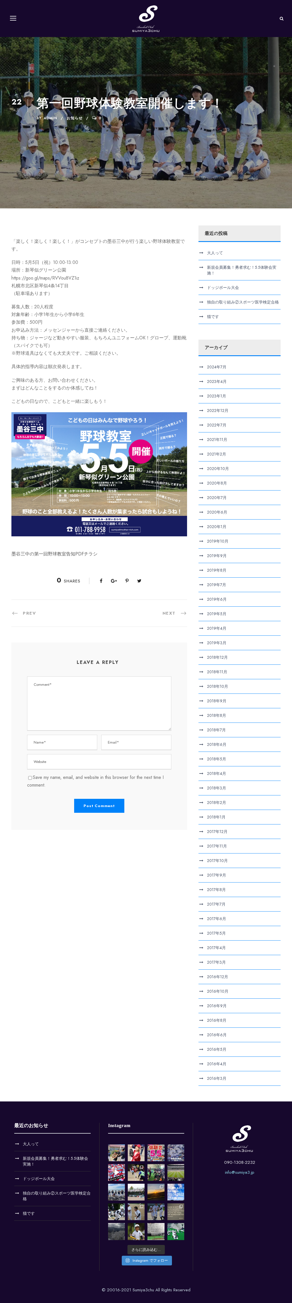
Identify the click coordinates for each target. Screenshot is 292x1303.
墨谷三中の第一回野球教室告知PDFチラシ (54, 554)
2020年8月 (217, 483)
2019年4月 (216, 628)
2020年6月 (217, 512)
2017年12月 (217, 831)
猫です (213, 316)
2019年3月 (216, 643)
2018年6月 (216, 744)
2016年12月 (217, 977)
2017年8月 (216, 889)
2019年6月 (217, 599)
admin (50, 118)
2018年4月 (216, 773)
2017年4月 (216, 948)
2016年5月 (216, 1049)
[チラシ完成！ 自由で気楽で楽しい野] (175, 1152)
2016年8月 (216, 1020)
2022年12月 (217, 410)
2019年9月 (217, 556)
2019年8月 (216, 570)
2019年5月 (216, 614)
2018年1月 (216, 817)
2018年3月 (216, 788)
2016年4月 (216, 1064)
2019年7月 (216, 585)
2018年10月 (217, 686)
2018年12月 (217, 657)
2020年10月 (218, 468)
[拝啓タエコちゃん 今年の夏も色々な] (155, 1192)
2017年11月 (217, 846)
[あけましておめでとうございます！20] (175, 1172)
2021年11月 (217, 439)
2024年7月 (216, 367)
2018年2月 (216, 802)
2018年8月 (216, 715)
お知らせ (75, 118)
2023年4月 (217, 381)
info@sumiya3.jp (239, 1172)
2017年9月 (216, 875)
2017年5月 (216, 933)
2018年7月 (216, 730)
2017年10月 (217, 860)
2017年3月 (216, 962)
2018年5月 (216, 759)
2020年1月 (216, 527)
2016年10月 (217, 991)
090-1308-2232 (239, 1162)
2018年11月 (217, 672)
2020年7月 (217, 497)
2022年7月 (216, 425)
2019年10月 (217, 541)
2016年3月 (216, 1078)
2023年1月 (216, 396)
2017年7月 (216, 904)
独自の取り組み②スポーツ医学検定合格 (243, 302)
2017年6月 (216, 919)
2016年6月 (217, 1035)
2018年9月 (216, 701)
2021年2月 (216, 454)
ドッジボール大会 (223, 287)
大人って (215, 253)
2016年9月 (217, 1006)
